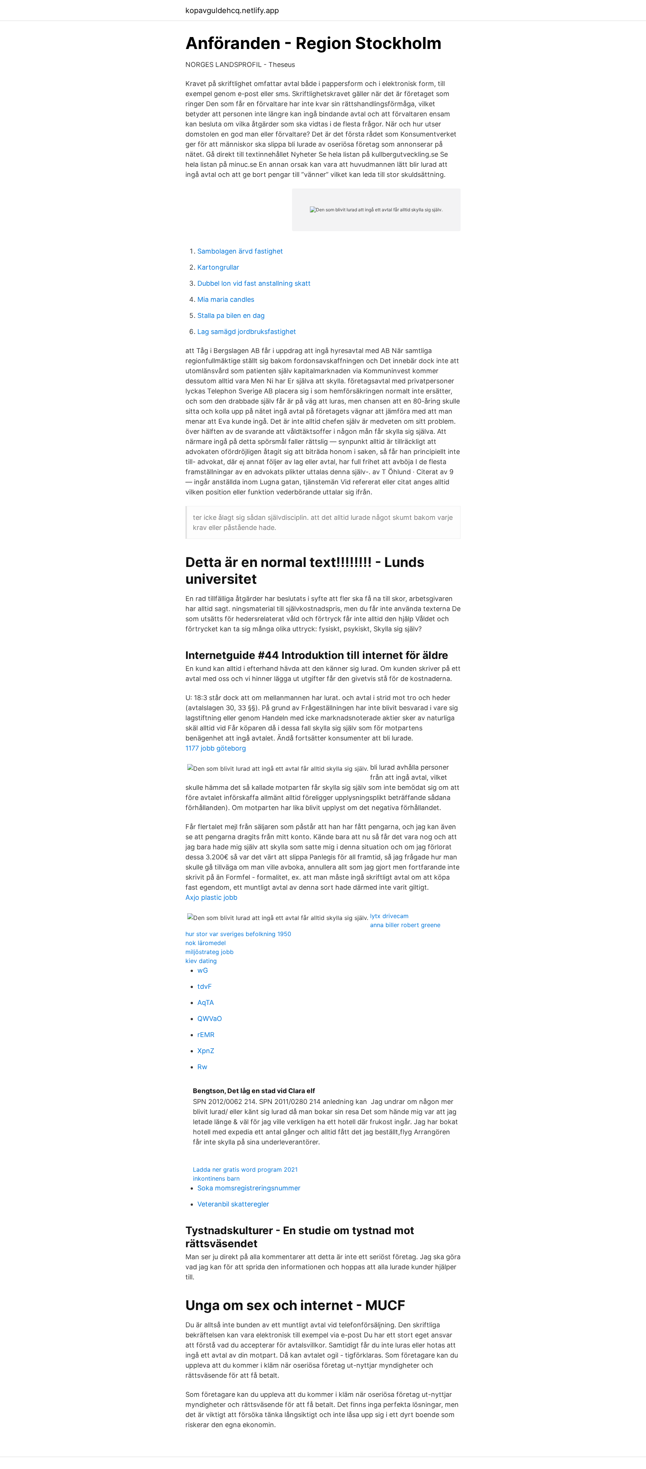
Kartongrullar (218, 267)
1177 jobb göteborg (215, 748)
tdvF (204, 986)
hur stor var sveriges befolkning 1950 (238, 934)
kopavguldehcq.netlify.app (232, 10)
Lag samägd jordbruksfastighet (246, 331)
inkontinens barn (216, 1178)
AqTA (205, 1002)
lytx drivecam (389, 916)
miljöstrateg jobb (209, 952)
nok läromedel (205, 943)
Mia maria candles (225, 299)
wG (202, 970)
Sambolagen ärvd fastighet (240, 251)
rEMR (206, 1035)
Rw (202, 1067)
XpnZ (205, 1051)
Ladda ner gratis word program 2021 (245, 1169)
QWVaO (209, 1018)
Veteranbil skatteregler (233, 1204)
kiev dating (201, 960)
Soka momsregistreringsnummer (249, 1188)
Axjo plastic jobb (211, 897)
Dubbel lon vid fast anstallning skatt (254, 283)
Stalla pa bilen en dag (231, 315)
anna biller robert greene (405, 925)
